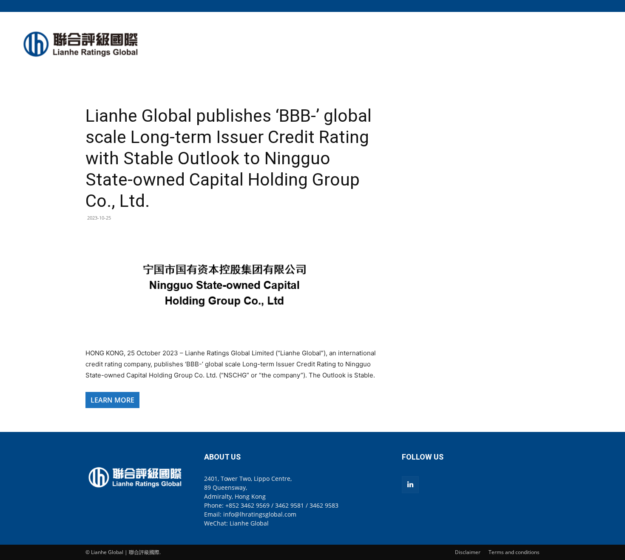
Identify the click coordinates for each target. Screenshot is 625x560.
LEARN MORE (112, 400)
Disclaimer (467, 552)
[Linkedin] (410, 484)
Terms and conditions (514, 552)
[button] (533, 6)
